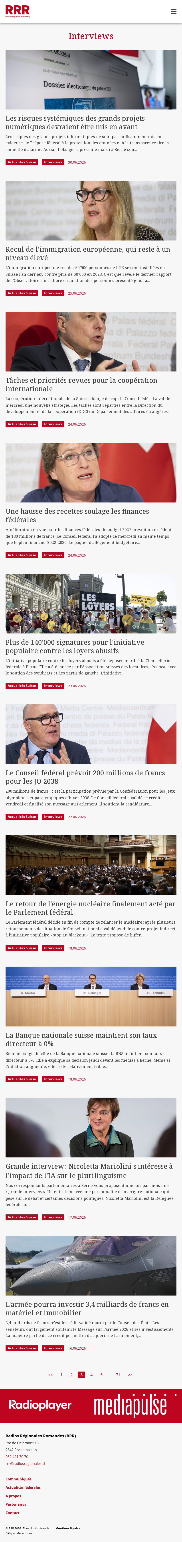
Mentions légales (67, 1528)
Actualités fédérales (23, 1487)
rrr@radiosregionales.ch (26, 1463)
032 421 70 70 (17, 1456)
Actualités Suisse (22, 162)
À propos (13, 1495)
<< (50, 1374)
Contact (13, 1512)
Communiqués (19, 1479)
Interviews (53, 162)
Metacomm (24, 1533)
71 (118, 1374)
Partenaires (16, 1504)
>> (130, 1374)
